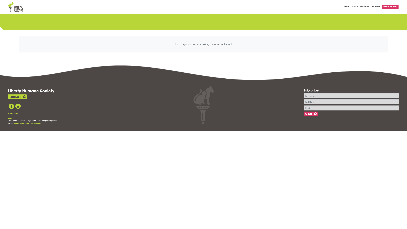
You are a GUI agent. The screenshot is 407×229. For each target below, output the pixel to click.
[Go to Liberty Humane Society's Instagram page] (18, 106)
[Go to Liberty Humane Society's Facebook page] (11, 106)
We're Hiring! (390, 7)
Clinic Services (360, 7)
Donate (376, 7)
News (346, 7)
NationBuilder (36, 123)
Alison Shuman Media (21, 123)
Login (10, 118)
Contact (15, 97)
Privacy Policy (13, 113)
